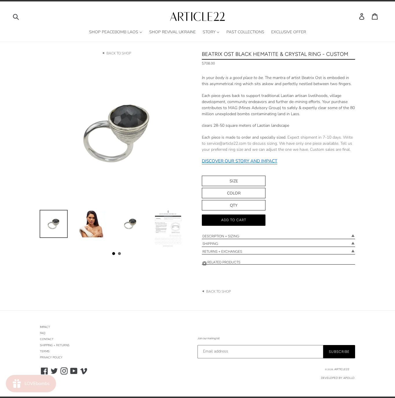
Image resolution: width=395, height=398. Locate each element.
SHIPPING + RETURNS (54, 345)
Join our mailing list (208, 338)
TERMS (44, 351)
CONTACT (46, 339)
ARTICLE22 (341, 369)
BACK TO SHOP (118, 53)
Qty (233, 205)
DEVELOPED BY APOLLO (338, 378)
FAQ (42, 333)
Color (234, 193)
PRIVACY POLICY (51, 357)
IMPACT (45, 327)
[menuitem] (116, 32)
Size (234, 181)
